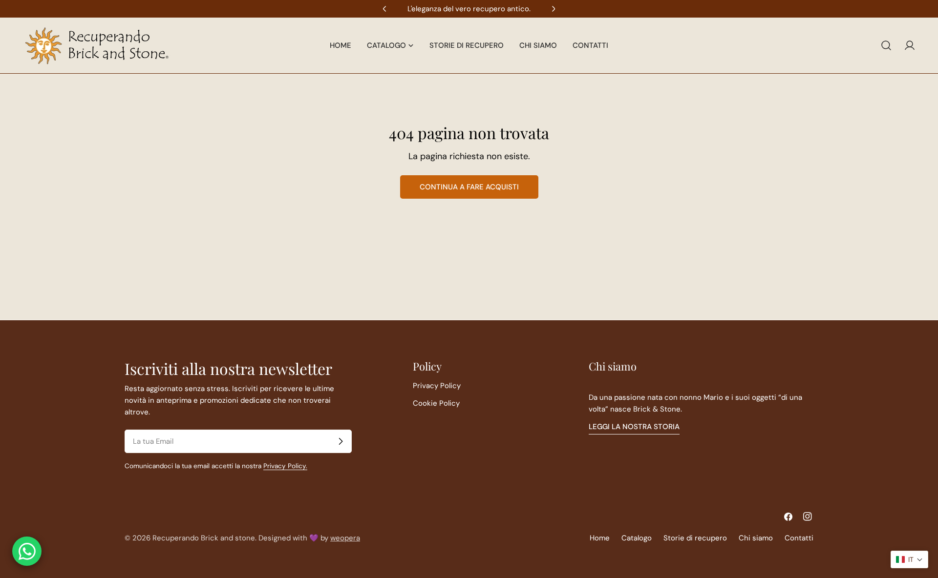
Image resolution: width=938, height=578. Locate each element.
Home (600, 538)
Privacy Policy (437, 386)
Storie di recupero (695, 538)
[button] (909, 559)
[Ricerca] (886, 45)
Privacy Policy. (285, 466)
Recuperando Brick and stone (203, 538)
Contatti (799, 538)
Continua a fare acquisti (469, 187)
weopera (345, 538)
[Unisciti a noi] (340, 441)
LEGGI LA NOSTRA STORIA (634, 427)
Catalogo (636, 538)
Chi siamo (756, 538)
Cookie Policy (436, 403)
